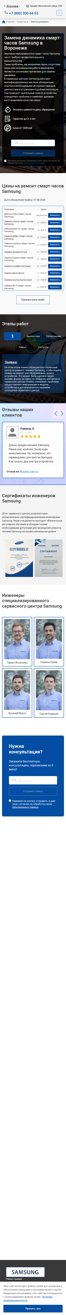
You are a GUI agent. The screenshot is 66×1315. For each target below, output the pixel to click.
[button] (55, 413)
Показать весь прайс (33, 299)
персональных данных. (34, 163)
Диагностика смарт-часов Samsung (17, 215)
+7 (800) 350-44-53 (23, 13)
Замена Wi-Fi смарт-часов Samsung (17, 287)
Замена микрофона (14, 273)
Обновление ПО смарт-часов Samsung (19, 230)
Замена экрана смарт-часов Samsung (18, 259)
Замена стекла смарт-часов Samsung (18, 222)
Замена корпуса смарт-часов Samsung (19, 244)
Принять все (33, 1308)
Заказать (55, 215)
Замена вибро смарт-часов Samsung (18, 237)
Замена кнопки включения (18, 280)
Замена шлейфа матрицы (17, 266)
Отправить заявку (33, 153)
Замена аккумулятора (15, 252)
